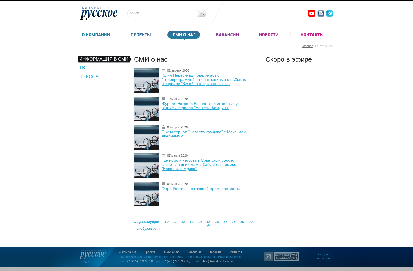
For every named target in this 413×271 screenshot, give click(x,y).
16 (217, 222)
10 (167, 222)
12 (183, 222)
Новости (215, 252)
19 (242, 222)
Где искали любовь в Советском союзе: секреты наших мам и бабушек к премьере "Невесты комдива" (201, 164)
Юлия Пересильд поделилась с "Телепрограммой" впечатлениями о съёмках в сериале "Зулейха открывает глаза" (204, 79)
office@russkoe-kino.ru (217, 261)
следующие (146, 229)
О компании (127, 252)
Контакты (235, 252)
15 (208, 222)
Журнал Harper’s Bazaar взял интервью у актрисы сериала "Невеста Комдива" (200, 105)
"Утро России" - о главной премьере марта (201, 188)
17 (225, 222)
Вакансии (194, 252)
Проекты (150, 252)
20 (251, 222)
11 (175, 222)
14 (200, 222)
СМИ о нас (172, 252)
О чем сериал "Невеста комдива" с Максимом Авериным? (204, 134)
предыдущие (148, 222)
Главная (307, 46)
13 (192, 222)
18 (234, 222)
